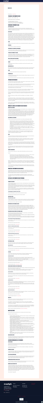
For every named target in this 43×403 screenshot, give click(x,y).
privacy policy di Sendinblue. (23, 308)
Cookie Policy (23, 396)
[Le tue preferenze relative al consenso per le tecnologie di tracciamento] (42, 402)
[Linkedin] (6, 392)
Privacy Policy (17, 224)
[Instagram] (5, 392)
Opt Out (21, 264)
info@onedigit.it (33, 383)
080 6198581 (33, 384)
